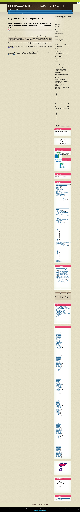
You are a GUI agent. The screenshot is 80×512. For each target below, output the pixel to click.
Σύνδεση (17, 0)
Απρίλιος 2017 (58, 403)
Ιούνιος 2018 (58, 390)
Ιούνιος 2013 (58, 449)
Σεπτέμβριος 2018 (58, 389)
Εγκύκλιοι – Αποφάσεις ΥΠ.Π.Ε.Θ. (61, 42)
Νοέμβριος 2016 (58, 408)
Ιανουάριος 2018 (58, 395)
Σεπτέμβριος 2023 (58, 337)
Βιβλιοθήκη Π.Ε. (58, 27)
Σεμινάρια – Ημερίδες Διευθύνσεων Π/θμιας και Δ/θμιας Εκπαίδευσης (62, 104)
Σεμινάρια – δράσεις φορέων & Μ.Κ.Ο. (62, 106)
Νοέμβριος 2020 (58, 366)
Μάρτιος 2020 (58, 372)
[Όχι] (78, 509)
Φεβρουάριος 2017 (59, 405)
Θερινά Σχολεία (58, 72)
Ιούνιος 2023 (58, 338)
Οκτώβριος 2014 (58, 434)
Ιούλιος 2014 (58, 436)
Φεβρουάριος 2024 (59, 333)
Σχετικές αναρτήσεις (59, 499)
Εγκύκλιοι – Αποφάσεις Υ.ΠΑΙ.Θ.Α (61, 44)
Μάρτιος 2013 (58, 452)
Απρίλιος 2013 (58, 451)
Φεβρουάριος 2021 (59, 363)
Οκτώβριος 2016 (58, 409)
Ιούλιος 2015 (58, 425)
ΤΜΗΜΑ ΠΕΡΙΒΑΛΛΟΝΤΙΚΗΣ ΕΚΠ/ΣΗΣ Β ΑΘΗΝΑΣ (22, 29)
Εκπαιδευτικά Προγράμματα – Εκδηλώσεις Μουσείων (60, 59)
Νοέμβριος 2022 (58, 345)
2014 (56, 92)
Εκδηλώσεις (57, 48)
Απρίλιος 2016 (58, 415)
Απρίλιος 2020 (58, 371)
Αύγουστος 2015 (58, 424)
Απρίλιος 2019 (58, 382)
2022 (56, 100)
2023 (56, 101)
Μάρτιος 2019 (58, 383)
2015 (56, 93)
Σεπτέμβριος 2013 (58, 447)
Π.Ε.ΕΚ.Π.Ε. (57, 77)
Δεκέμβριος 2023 (58, 335)
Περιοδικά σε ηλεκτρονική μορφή (61, 70)
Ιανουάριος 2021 (58, 364)
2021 (56, 99)
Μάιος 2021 (57, 360)
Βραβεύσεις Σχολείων (59, 29)
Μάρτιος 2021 (58, 362)
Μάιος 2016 (57, 414)
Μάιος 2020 (57, 370)
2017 (56, 95)
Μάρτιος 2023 (58, 341)
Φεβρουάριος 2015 (59, 430)
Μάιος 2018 (57, 391)
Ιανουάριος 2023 (58, 343)
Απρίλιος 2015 (58, 428)
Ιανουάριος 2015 (58, 431)
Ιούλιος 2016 (58, 412)
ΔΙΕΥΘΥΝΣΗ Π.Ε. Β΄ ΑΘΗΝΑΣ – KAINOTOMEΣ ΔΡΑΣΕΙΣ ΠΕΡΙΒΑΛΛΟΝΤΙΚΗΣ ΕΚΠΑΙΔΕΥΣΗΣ (63, 313)
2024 (33, 29)
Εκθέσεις (56, 49)
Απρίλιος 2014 (58, 439)
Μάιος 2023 (57, 339)
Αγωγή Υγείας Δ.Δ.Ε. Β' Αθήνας (61, 306)
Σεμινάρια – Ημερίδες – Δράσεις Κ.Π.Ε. (62, 108)
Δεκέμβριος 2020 (58, 365)
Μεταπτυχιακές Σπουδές (59, 220)
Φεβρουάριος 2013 (59, 453)
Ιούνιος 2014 (58, 437)
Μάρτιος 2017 (58, 404)
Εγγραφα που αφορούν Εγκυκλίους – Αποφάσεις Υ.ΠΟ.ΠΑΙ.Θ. (62, 38)
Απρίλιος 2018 (58, 392)
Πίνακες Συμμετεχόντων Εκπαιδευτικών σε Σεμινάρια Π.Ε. (62, 82)
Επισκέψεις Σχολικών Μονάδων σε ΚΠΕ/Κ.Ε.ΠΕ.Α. (61, 65)
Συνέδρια (56, 123)
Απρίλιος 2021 (58, 361)
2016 (56, 94)
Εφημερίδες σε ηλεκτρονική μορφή (61, 69)
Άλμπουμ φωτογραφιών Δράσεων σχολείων (61, 20)
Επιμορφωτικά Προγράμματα (60, 62)
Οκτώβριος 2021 (58, 357)
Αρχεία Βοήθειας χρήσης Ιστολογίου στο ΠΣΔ (63, 307)
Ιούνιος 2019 (58, 380)
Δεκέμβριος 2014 (58, 432)
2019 (56, 97)
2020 (56, 98)
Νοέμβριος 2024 (58, 328)
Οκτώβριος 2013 (58, 446)
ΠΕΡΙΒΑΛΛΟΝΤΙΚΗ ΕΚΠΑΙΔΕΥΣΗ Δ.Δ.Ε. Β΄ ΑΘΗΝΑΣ (41, 504)
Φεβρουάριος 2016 (59, 417)
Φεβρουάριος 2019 (59, 384)
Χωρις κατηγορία (58, 125)
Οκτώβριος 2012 (58, 457)
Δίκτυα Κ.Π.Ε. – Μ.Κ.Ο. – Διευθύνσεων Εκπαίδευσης (62, 35)
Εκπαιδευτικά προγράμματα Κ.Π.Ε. (61, 53)
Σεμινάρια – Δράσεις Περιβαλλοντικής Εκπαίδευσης (62, 88)
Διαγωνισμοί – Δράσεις (59, 33)
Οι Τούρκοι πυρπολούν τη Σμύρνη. (64, 498)
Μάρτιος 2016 (58, 416)
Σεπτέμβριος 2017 (58, 400)
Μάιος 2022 (57, 349)
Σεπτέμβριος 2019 (58, 379)
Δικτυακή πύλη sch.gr (59, 315)
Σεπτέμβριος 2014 (58, 435)
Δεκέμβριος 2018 (58, 386)
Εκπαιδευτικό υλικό (58, 61)
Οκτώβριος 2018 (58, 388)
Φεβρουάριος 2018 (59, 394)
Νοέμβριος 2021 (58, 356)
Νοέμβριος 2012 (58, 456)
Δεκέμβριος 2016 (58, 407)
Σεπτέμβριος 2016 (58, 410)
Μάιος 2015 (57, 427)
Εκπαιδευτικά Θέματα (59, 51)
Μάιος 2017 (57, 402)
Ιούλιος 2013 (58, 448)
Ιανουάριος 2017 (58, 406)
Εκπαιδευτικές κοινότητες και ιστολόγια (7, 0)
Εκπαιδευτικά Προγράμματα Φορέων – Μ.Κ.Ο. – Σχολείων (62, 56)
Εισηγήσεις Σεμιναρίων (59, 46)
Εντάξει (36, 510)
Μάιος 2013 (57, 450)
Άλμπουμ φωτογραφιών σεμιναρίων (61, 22)
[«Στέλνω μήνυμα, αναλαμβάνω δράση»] (63, 165)
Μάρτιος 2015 (58, 429)
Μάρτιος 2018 (58, 393)
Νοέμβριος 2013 (58, 445)
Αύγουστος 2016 (58, 411)
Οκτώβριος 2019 (58, 378)
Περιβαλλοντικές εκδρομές (60, 79)
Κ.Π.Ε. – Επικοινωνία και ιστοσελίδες (61, 74)
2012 (57, 229)
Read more (44, 510)
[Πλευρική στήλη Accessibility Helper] (78, 3)
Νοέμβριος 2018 (58, 387)
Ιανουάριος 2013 (58, 454)
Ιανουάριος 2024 (58, 334)
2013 (56, 91)
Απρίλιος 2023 (58, 340)
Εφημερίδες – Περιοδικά (59, 67)
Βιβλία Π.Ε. (57, 26)
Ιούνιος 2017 (58, 401)
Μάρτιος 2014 (58, 440)
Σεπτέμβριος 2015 (58, 423)
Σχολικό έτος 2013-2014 (59, 40)
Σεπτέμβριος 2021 (58, 358)
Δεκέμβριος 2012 (58, 455)
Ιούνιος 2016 (58, 413)
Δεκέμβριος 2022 (58, 344)
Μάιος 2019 (57, 381)
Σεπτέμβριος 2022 (58, 347)
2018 (56, 96)
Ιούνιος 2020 (58, 369)
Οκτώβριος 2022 (58, 346)
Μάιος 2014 (57, 438)
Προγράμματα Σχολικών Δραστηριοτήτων (59, 85)
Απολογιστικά (57, 24)
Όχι (39, 510)
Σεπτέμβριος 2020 (58, 368)
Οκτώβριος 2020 (58, 367)
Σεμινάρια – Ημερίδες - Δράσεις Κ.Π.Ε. (39, 29)
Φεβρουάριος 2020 (59, 373)
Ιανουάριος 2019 (58, 385)
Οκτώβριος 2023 (58, 336)
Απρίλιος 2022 (58, 350)
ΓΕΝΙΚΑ (56, 31)
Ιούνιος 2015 (58, 426)
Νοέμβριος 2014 (58, 433)
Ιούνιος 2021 (58, 359)
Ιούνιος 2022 (58, 348)
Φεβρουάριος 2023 (59, 342)
